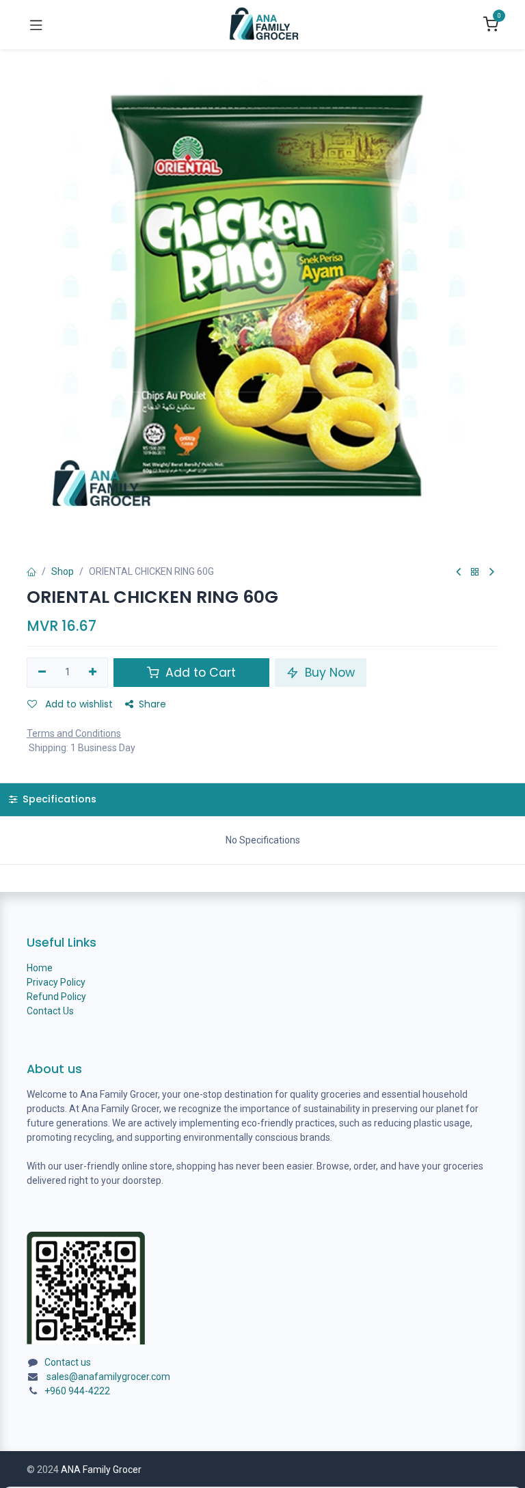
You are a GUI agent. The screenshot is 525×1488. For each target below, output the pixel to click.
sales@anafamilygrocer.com (108, 1376)
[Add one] (93, 672)
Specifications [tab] (58, 799)
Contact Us (50, 1010)
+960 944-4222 (77, 1390)
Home (40, 967)
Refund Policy (56, 996)
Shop (62, 571)
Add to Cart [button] (199, 672)
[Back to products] (475, 572)
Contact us (67, 1362)
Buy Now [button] (328, 672)
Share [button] (152, 704)
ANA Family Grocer (101, 1469)
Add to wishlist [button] (77, 704)
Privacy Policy (56, 982)
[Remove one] (42, 672)
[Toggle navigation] (36, 25)
